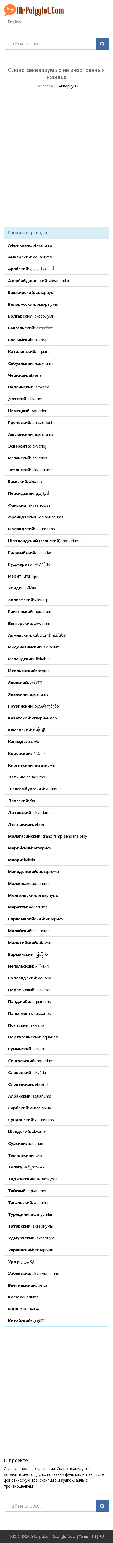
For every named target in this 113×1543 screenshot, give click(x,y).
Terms (83, 1536)
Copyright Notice (64, 1536)
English (14, 21)
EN (94, 1536)
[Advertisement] (56, 162)
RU (101, 1536)
